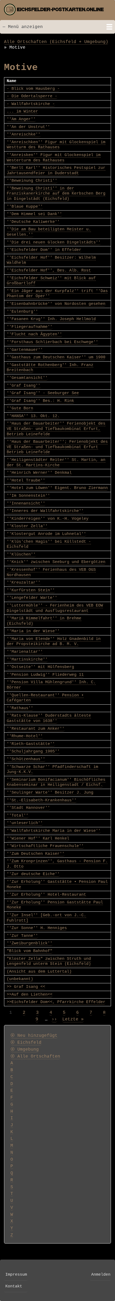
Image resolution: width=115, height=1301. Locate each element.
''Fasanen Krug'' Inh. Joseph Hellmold (51, 319)
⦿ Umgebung (24, 1049)
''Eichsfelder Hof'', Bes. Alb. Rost (49, 270)
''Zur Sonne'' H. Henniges (37, 928)
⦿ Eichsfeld (25, 1042)
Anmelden (100, 1274)
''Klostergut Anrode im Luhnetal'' (46, 533)
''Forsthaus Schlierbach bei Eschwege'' (52, 342)
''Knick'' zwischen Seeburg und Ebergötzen (56, 562)
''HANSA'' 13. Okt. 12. (33, 416)
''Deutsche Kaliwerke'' (33, 221)
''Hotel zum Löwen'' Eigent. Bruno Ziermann (57, 488)
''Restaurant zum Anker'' (35, 728)
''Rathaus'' (20, 708)
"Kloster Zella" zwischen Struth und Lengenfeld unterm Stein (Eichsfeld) (49, 961)
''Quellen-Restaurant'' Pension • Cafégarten (45, 698)
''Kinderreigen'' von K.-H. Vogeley (48, 518)
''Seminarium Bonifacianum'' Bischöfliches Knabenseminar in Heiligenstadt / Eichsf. (56, 782)
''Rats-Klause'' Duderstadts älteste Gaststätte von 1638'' (49, 718)
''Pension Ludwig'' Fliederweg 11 (45, 674)
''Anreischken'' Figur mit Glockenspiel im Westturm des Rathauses (56, 145)
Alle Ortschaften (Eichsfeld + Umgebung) (56, 41)
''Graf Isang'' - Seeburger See (43, 393)
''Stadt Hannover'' (28, 807)
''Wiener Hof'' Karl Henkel (38, 838)
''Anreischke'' (23, 134)
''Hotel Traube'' (26, 480)
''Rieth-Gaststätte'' (31, 743)
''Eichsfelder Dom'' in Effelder (44, 249)
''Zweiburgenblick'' (29, 943)
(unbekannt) (20, 979)
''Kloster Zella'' (27, 526)
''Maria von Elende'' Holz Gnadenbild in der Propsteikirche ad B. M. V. (54, 641)
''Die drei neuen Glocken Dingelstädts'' (54, 242)
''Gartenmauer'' (25, 349)
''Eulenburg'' (22, 311)
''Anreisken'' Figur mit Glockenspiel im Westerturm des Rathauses (54, 158)
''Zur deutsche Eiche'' (33, 874)
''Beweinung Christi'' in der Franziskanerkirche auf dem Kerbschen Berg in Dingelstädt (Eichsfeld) (56, 193)
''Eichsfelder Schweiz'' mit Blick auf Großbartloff (51, 281)
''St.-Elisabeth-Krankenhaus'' (41, 800)
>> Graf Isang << (26, 986)
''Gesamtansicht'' (27, 377)
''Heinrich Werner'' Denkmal (39, 472)
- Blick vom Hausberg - (33, 88)
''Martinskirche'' (27, 659)
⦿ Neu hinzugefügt (33, 1035)
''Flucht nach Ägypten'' (34, 334)
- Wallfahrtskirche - (31, 104)
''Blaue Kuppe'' (25, 206)
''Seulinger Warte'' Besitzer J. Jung (50, 792)
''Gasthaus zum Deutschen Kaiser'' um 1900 (56, 357)
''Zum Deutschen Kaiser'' (35, 853)
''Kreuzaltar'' (23, 582)
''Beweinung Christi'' (32, 180)
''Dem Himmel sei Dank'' (34, 214)
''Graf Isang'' (23, 385)
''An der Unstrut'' (28, 127)
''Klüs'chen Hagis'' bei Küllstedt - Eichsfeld (49, 544)
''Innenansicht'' (26, 503)
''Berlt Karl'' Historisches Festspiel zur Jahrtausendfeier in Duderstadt (56, 170)
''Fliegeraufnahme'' (29, 326)
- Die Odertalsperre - (32, 96)
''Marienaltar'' (25, 651)
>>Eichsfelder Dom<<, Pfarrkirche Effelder (56, 1002)
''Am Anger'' (21, 119)
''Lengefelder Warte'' (32, 597)
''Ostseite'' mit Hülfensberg (40, 667)
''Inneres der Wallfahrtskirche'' (45, 510)
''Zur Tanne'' (22, 935)
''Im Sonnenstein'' (28, 495)
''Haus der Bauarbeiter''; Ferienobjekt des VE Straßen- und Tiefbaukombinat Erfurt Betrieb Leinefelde (57, 447)
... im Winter (22, 111)
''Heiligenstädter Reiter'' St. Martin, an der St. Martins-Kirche (56, 462)
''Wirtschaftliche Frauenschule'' (45, 846)
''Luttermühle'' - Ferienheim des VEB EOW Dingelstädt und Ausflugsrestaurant (55, 608)
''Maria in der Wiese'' (33, 631)
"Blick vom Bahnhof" (29, 951)
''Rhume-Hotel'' (25, 736)
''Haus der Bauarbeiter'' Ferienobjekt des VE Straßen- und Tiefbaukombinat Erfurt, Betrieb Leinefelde (56, 428)
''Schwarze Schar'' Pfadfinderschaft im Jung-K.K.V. (52, 769)
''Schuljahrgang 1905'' (33, 751)
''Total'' (17, 815)
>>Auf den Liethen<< (29, 994)
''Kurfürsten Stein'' (31, 590)
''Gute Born (20, 408)
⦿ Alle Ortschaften (35, 1056)
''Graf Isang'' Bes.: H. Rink (40, 400)
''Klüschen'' (21, 554)
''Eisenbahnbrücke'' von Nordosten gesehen (56, 303)
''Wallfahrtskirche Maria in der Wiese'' (54, 830)
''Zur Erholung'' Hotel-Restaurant (46, 894)
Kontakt (13, 1286)
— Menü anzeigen (23, 26)
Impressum (16, 1274)
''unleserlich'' (25, 823)
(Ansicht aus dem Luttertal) (39, 971)
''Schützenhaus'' (26, 759)
